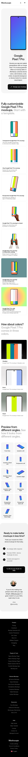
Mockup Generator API (14, 630)
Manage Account (14, 733)
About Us (14, 638)
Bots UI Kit (14, 712)
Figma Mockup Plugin (14, 656)
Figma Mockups (14, 682)
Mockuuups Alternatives (14, 710)
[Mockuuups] (9, 3)
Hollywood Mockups (14, 707)
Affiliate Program (14, 640)
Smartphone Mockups (14, 687)
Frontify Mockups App (14, 666)
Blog (14, 645)
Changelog (14, 643)
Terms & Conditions (14, 746)
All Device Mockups (14, 679)
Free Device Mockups (14, 684)
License (14, 728)
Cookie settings (14, 743)
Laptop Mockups (14, 694)
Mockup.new (14, 668)
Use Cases (14, 635)
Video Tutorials (14, 726)
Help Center (14, 723)
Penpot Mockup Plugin (14, 661)
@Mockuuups (15, 594)
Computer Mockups (14, 689)
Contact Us (14, 731)
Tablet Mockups (14, 692)
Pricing (14, 625)
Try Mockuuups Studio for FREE (14, 569)
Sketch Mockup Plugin (14, 658)
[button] (21, 2)
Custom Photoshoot (14, 633)
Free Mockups (14, 705)
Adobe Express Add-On (14, 663)
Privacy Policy (14, 748)
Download (14, 628)
